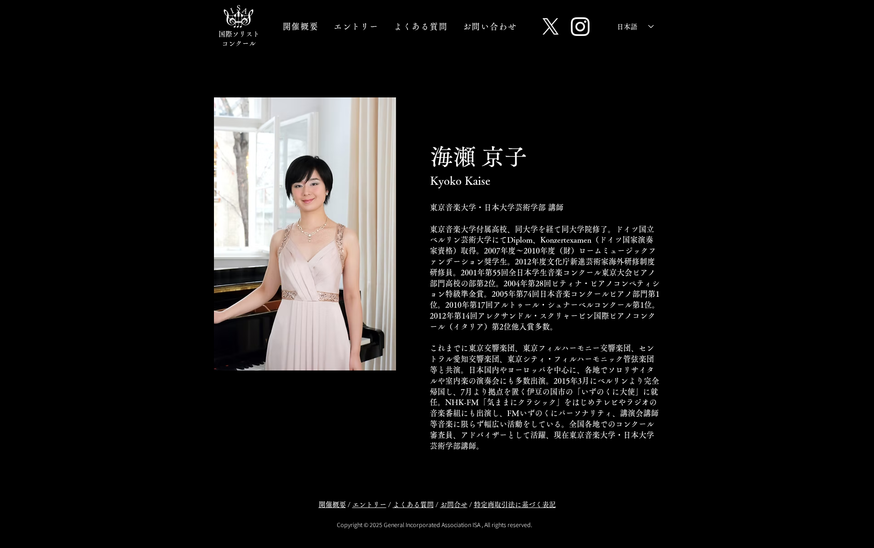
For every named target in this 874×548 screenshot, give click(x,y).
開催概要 (332, 504)
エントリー (369, 504)
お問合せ (453, 504)
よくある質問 (413, 504)
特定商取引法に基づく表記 (515, 504)
